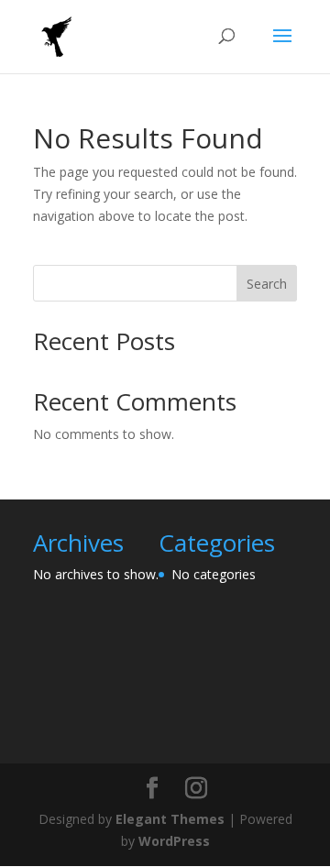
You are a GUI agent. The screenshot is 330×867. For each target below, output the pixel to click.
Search (267, 283)
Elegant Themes (170, 819)
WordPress (174, 841)
